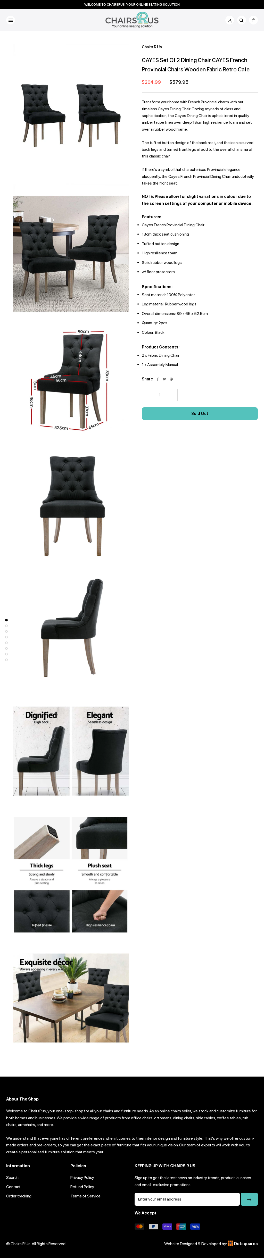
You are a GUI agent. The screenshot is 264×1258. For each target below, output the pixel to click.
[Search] (241, 20)
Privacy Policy (82, 1177)
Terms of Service (85, 1196)
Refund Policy (82, 1186)
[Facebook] (157, 379)
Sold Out (199, 413)
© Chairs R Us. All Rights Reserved (35, 1243)
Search (12, 1177)
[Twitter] (164, 379)
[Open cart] (253, 20)
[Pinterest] (171, 379)
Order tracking (18, 1196)
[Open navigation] (10, 20)
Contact (13, 1186)
